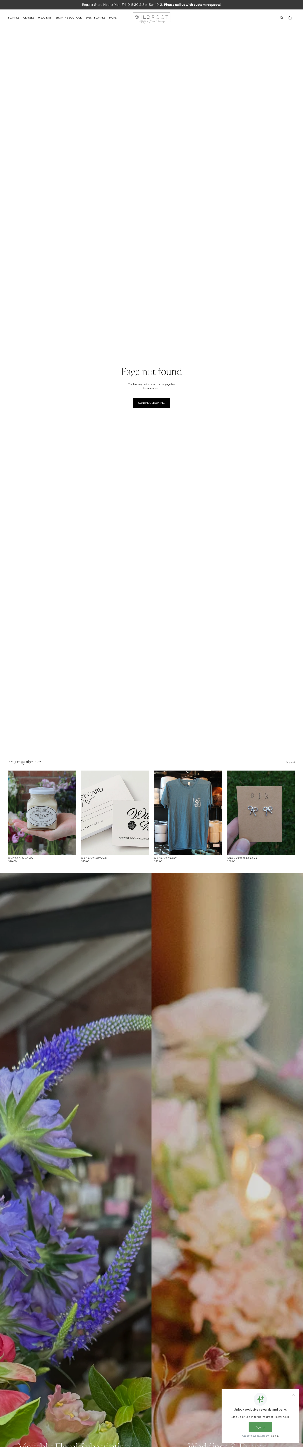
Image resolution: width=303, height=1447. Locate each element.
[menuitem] (113, 17)
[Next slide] (142, 812)
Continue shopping (151, 403)
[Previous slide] (87, 812)
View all (290, 762)
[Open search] (281, 17)
